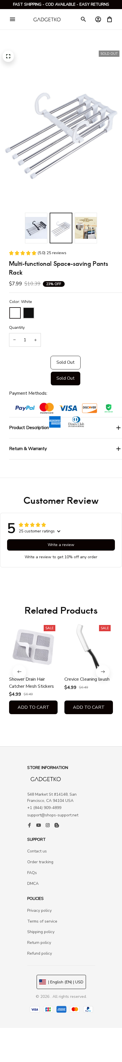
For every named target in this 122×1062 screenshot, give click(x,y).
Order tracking (40, 862)
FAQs (32, 872)
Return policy (39, 942)
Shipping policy (40, 932)
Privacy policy (39, 910)
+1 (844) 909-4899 (44, 807)
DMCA (33, 883)
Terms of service (42, 921)
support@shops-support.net (52, 815)
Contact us (37, 851)
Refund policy (39, 953)
